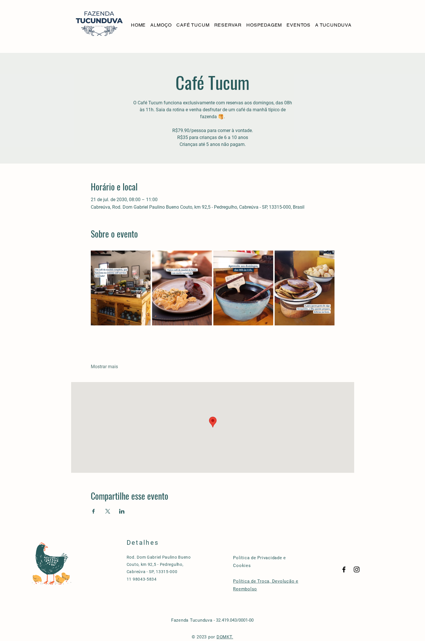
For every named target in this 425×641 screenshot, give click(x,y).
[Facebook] (344, 569)
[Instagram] (357, 569)
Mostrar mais (104, 366)
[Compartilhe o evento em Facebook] (93, 511)
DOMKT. (225, 637)
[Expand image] (121, 288)
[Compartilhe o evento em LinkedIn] (122, 511)
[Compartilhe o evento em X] (107, 511)
